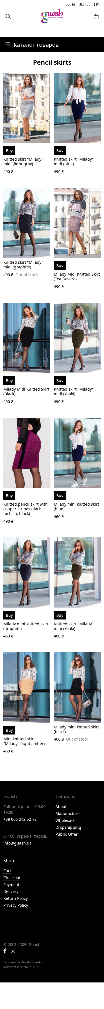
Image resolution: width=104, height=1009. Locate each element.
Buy (9, 150)
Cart (7, 870)
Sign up (84, 4)
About (61, 806)
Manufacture (67, 813)
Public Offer (66, 834)
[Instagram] (13, 951)
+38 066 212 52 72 (20, 819)
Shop (8, 861)
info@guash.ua (17, 843)
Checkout (12, 877)
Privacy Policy (15, 905)
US (97, 5)
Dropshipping (68, 827)
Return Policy (15, 898)
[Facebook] (4, 951)
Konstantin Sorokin (17, 967)
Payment (11, 884)
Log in (70, 4)
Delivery (10, 891)
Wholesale (65, 820)
